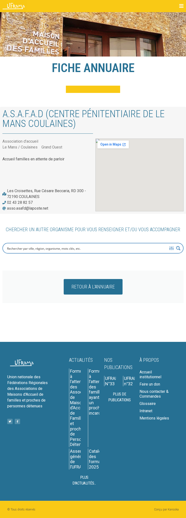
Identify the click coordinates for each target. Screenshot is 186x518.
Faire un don (150, 384)
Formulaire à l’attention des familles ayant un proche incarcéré (99, 392)
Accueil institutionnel (150, 374)
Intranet (146, 411)
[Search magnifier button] (178, 248)
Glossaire (148, 403)
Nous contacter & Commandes (154, 394)
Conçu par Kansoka (166, 509)
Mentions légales (154, 418)
